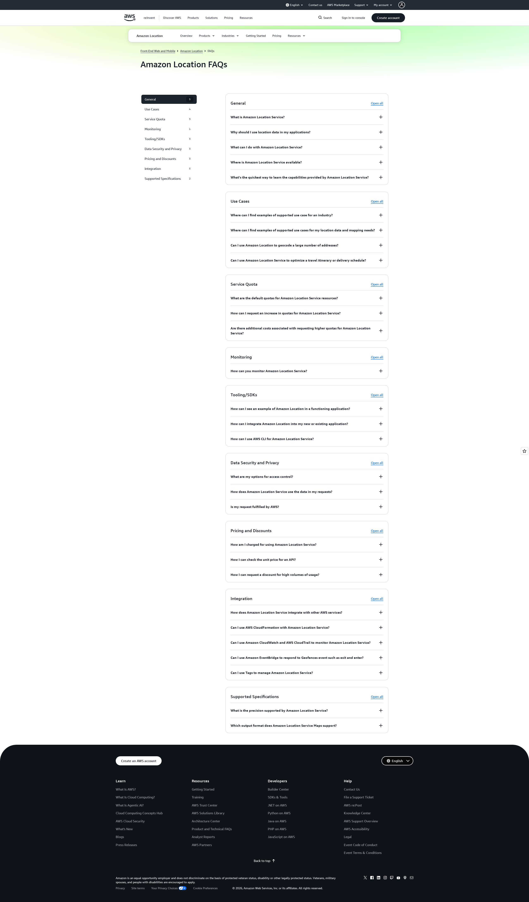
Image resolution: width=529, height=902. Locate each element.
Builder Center (278, 789)
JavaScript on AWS (281, 837)
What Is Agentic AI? (130, 805)
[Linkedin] (378, 878)
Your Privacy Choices (164, 888)
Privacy (120, 888)
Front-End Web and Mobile (158, 51)
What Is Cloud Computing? (135, 797)
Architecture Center (206, 821)
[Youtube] (398, 878)
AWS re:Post (353, 805)
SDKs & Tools (277, 797)
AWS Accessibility (356, 829)
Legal (348, 837)
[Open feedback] (524, 451)
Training (198, 797)
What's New (124, 829)
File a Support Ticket (359, 797)
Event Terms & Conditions (363, 853)
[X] (365, 878)
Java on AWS (277, 821)
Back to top (262, 861)
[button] (172, 17)
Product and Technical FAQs (212, 829)
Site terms (138, 888)
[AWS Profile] (401, 5)
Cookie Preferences (205, 888)
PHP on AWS (277, 829)
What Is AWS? (126, 789)
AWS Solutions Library (208, 813)
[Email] (411, 878)
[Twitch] (391, 878)
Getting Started (203, 789)
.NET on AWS (277, 805)
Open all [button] (377, 103)
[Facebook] (372, 878)
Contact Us (352, 789)
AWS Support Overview (361, 821)
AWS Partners (202, 845)
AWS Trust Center (204, 805)
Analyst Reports (203, 837)
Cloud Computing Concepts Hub (139, 813)
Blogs (120, 837)
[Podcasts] (405, 878)
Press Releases (126, 845)
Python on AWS (279, 813)
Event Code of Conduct (360, 845)
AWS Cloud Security (130, 821)
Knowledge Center (357, 813)
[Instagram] (385, 878)
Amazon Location (191, 51)
